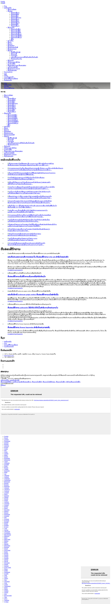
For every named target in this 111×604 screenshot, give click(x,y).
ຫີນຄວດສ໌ (14, 54)
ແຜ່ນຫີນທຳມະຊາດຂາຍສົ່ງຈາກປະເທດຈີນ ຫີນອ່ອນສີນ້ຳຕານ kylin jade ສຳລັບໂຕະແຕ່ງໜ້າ (38, 257)
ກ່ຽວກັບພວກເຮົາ (9, 77)
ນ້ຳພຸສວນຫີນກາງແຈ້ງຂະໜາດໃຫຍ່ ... (18, 230)
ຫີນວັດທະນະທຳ (12, 70)
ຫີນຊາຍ (10, 44)
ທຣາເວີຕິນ (10, 40)
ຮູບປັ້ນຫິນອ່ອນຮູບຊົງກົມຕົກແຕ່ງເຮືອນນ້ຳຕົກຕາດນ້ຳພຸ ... (23, 221)
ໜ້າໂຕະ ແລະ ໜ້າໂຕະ (14, 62)
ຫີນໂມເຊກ (11, 60)
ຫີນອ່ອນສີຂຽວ (15, 22)
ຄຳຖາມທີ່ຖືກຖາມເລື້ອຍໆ (11, 78)
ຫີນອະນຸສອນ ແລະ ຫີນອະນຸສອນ (17, 65)
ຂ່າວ (5, 73)
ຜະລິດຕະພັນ (8, 7)
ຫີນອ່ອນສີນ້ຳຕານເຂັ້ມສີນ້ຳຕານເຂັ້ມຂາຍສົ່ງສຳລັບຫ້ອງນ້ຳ (27, 276)
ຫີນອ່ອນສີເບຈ (15, 19)
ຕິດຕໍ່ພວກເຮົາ (8, 80)
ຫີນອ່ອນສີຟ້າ (15, 24)
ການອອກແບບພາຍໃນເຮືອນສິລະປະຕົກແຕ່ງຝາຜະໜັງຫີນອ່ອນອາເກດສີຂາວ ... (30, 170)
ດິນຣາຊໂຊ (14, 55)
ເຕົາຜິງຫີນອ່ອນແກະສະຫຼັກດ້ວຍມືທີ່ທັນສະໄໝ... (21, 174)
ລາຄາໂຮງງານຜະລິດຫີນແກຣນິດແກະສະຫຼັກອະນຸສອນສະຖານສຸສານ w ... (28, 188)
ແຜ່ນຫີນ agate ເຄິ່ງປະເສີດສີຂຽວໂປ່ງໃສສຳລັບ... (21, 212)
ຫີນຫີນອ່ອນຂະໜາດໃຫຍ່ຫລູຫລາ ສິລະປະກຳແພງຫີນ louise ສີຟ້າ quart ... (28, 165)
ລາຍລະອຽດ (19, 270)
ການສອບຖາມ (12, 270)
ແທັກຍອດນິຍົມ (5, 380)
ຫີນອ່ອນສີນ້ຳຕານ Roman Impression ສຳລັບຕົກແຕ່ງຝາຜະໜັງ (29, 327)
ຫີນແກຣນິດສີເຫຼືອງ (16, 35)
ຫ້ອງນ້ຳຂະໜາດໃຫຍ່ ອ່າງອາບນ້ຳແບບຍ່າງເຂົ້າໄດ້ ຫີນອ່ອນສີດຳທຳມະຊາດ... (29, 202)
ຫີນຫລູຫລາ (11, 45)
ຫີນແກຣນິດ (11, 27)
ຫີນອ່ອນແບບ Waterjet (14, 68)
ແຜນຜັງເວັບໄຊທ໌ (14, 380)
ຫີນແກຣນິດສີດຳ (16, 29)
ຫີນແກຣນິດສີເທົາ (16, 32)
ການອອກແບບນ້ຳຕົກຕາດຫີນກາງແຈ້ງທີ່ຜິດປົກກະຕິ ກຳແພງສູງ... (26, 216)
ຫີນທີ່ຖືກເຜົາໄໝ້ (15, 52)
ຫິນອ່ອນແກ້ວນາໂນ (16, 59)
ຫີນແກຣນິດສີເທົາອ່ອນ (49, 382)
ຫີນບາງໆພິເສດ (12, 9)
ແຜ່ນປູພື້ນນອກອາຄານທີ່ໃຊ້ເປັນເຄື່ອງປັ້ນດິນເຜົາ (24, 57)
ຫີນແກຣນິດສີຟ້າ (16, 31)
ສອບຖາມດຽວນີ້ (5, 377)
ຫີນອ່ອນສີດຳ (15, 16)
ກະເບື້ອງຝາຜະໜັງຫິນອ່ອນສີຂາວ (21, 382)
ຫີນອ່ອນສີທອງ (15, 21)
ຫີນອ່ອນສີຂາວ (15, 12)
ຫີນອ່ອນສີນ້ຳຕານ (16, 17)
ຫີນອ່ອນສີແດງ (15, 26)
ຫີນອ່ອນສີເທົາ (15, 14)
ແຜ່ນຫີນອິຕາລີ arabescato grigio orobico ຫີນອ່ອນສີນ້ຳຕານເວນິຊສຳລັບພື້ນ (33, 294)
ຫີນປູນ (10, 42)
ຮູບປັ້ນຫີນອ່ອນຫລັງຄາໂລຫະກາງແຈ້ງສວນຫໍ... (21, 240)
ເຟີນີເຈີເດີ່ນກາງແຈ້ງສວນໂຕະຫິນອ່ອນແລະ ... (20, 184)
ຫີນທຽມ (10, 50)
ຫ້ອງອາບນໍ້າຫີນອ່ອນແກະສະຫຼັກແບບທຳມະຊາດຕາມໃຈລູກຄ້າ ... (26, 244)
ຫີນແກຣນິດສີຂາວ (16, 34)
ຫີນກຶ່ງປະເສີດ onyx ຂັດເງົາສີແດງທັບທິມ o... (20, 207)
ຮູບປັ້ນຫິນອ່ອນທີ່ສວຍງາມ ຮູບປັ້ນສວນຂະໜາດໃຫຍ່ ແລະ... (24, 193)
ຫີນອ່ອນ (10, 11)
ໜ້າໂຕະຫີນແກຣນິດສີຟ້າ (73, 382)
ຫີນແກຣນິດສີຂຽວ (16, 37)
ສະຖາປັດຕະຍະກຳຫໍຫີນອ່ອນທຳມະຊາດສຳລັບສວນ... (23, 235)
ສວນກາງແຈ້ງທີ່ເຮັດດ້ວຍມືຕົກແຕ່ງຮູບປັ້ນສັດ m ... (21, 179)
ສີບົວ (12, 39)
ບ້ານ (5, 6)
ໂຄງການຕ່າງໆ (8, 72)
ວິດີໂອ (5, 75)
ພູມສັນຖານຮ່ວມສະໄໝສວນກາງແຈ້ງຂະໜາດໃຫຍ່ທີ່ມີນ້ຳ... (24, 226)
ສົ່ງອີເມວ (3, 385)
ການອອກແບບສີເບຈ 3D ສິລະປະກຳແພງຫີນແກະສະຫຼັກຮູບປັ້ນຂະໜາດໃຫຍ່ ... (30, 198)
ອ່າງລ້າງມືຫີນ (11, 63)
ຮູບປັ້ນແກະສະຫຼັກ (13, 67)
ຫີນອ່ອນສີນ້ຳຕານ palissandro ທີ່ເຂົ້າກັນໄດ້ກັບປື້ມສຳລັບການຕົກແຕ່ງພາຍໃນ (33, 307)
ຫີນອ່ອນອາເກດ (12, 49)
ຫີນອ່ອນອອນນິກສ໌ (13, 47)
